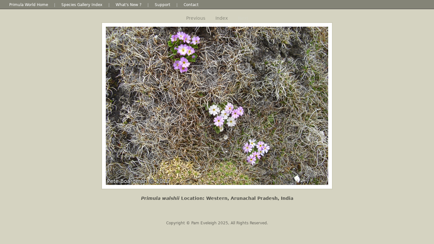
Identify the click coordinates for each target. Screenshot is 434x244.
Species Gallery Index (81, 5)
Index (221, 18)
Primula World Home (28, 5)
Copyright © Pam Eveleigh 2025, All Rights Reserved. (217, 223)
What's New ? (128, 5)
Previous (195, 18)
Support (162, 5)
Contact (191, 5)
